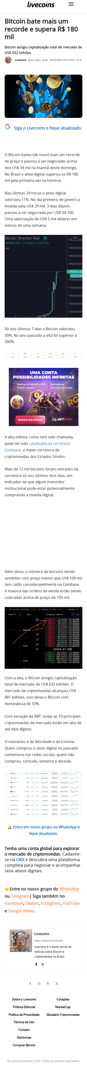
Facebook (14, 903)
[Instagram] (39, 984)
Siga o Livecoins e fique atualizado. (48, 128)
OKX (20, 859)
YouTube (71, 903)
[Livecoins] (41, 4)
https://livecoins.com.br (48, 940)
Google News (21, 910)
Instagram (51, 903)
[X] (43, 963)
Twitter (32, 903)
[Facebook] (36, 963)
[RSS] (48, 984)
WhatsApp (69, 889)
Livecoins (20, 60)
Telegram (20, 896)
